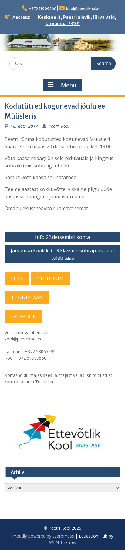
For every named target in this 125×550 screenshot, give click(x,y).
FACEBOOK (23, 316)
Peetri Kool (59, 126)
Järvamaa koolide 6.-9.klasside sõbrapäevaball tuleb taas (63, 254)
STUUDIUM (50, 278)
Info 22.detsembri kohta (62, 237)
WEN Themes (62, 542)
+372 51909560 (42, 8)
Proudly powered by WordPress (43, 536)
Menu (68, 85)
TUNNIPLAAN (27, 297)
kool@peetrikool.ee (83, 8)
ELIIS (16, 278)
